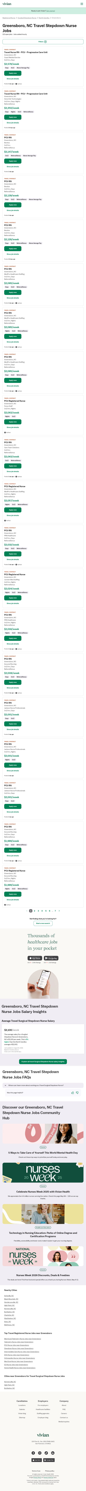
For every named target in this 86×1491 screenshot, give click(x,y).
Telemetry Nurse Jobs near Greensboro (18, 1342)
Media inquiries (64, 1422)
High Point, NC (9, 1305)
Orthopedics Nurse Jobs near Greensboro (19, 1358)
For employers (43, 1405)
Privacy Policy (37, 1477)
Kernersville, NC (10, 1309)
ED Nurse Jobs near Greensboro (16, 1365)
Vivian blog (22, 1413)
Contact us (64, 1418)
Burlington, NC (9, 1312)
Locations (22, 1405)
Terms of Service (48, 1477)
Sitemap (22, 1418)
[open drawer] (81, 3)
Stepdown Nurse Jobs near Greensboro (18, 1348)
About (64, 1405)
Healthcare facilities (43, 1409)
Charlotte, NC (9, 1315)
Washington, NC (10, 1318)
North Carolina (44, 18)
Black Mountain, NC (11, 1299)
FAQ (64, 1409)
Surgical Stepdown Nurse (27, 18)
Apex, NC (7, 1322)
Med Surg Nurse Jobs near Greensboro (18, 1361)
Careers (64, 1413)
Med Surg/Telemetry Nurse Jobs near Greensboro (22, 1339)
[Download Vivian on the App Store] (35, 958)
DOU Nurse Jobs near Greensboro (16, 1355)
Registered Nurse (9, 18)
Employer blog (43, 1418)
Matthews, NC (9, 1325)
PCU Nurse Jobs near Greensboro (16, 1345)
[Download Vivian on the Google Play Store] (51, 958)
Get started (50, 11)
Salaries (22, 1409)
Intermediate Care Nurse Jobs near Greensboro (21, 1352)
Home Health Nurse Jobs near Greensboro (19, 1368)
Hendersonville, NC (11, 1302)
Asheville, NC (9, 1296)
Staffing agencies (43, 1413)
